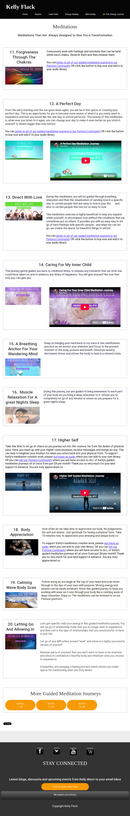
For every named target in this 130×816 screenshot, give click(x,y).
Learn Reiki (53, 14)
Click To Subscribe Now (65, 786)
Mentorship (90, 14)
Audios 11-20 (51, 705)
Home (25, 14)
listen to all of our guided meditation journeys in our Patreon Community (57, 131)
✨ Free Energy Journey (113, 14)
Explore (38, 14)
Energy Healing (71, 14)
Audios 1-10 (20, 705)
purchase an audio (64, 456)
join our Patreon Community (35, 460)
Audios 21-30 (82, 705)
